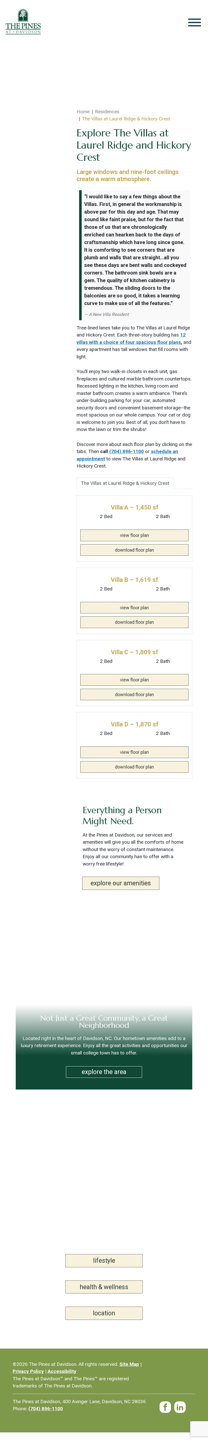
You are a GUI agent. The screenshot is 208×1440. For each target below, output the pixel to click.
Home (83, 112)
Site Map (129, 1364)
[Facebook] (165, 1404)
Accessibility (62, 1371)
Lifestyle (104, 1260)
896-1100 (45, 1409)
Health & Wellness (104, 1287)
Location (104, 1313)
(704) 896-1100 (126, 451)
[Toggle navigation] (194, 22)
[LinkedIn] (180, 1404)
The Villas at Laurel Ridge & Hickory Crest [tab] (125, 483)
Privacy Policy (28, 1371)
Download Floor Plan (134, 550)
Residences (107, 112)
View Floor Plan (134, 535)
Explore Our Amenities (121, 883)
